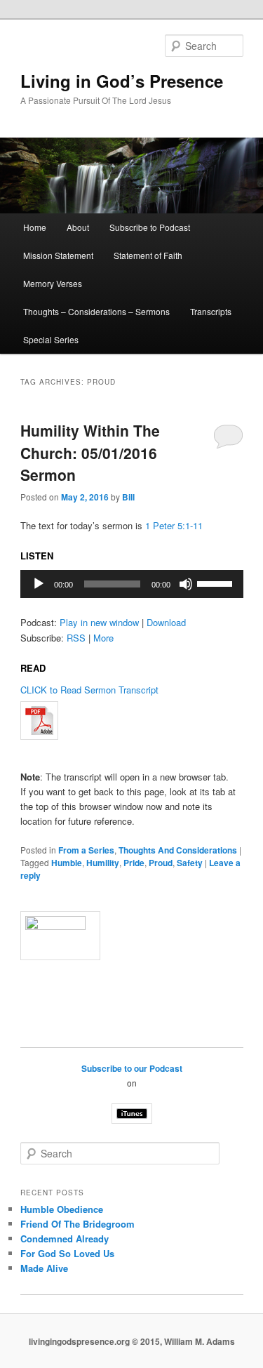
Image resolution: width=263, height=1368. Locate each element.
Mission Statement (58, 255)
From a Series (86, 850)
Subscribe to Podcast (149, 227)
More (103, 637)
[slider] (216, 582)
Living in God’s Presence (121, 81)
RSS (76, 637)
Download (166, 622)
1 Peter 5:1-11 (174, 525)
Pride (133, 862)
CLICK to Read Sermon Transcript (89, 689)
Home (34, 227)
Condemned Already (64, 1238)
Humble (66, 862)
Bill (128, 497)
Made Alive (44, 1268)
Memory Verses (52, 283)
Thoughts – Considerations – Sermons (96, 311)
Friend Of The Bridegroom (77, 1223)
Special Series (51, 339)
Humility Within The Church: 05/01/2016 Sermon (90, 452)
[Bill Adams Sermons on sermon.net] (131, 935)
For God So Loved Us (67, 1253)
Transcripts (210, 311)
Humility (102, 862)
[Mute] (186, 584)
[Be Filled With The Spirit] (131, 720)
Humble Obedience (61, 1209)
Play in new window (99, 622)
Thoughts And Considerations (178, 850)
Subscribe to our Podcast (131, 1068)
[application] (131, 584)
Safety (190, 862)
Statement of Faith (148, 255)
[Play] (39, 584)
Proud (161, 862)
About (78, 227)
